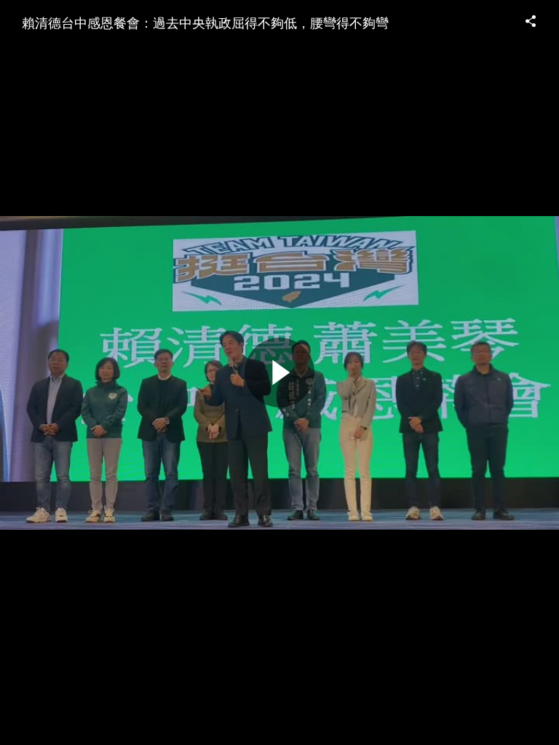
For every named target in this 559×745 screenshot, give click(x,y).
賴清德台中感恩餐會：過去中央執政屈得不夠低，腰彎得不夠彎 (205, 21)
